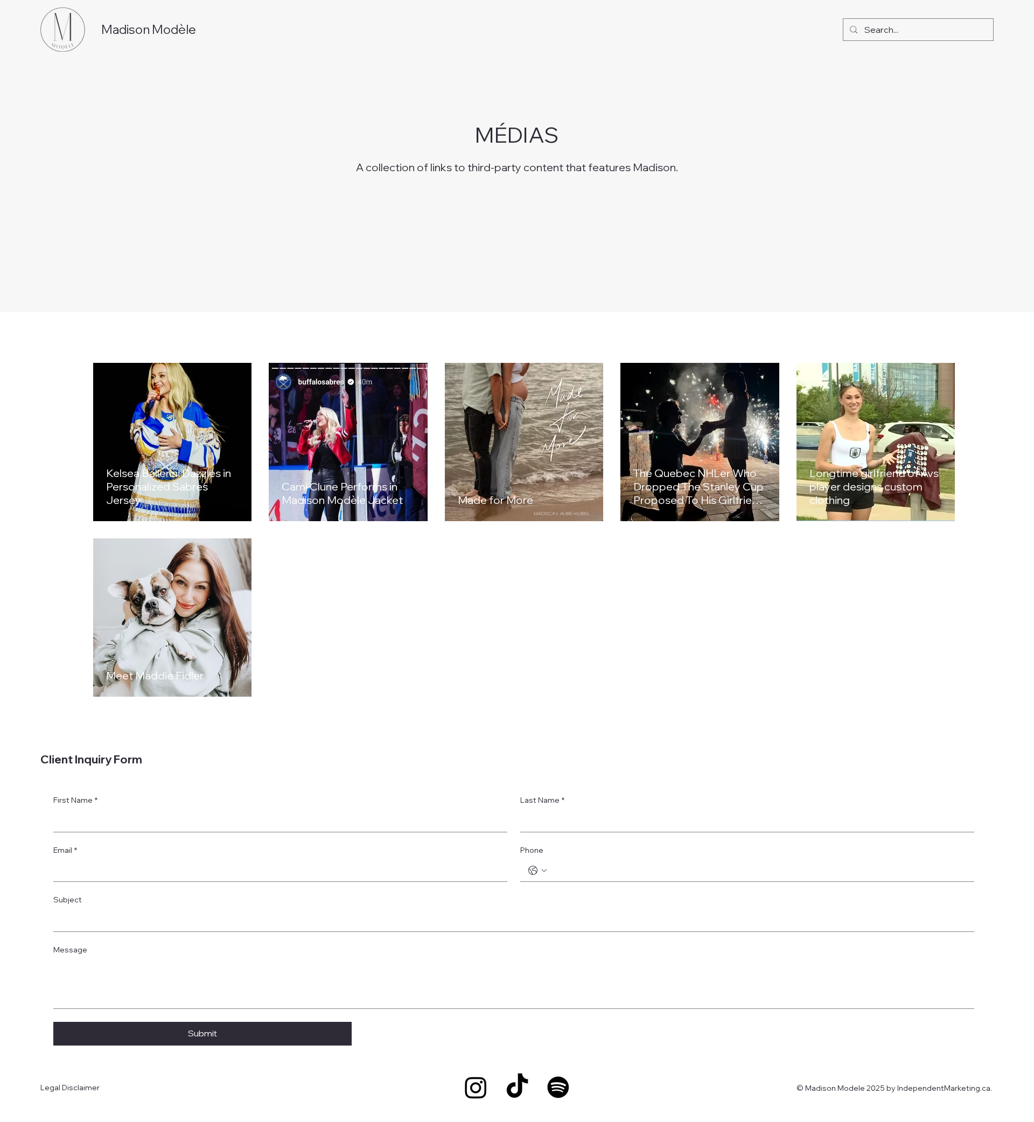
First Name (75, 800)
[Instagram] (476, 1087)
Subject (67, 899)
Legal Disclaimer (70, 1087)
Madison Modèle (148, 29)
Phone (531, 850)
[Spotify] (558, 1087)
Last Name (542, 800)
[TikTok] (517, 1087)
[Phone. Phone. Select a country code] (537, 870)
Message (70, 950)
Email (65, 850)
